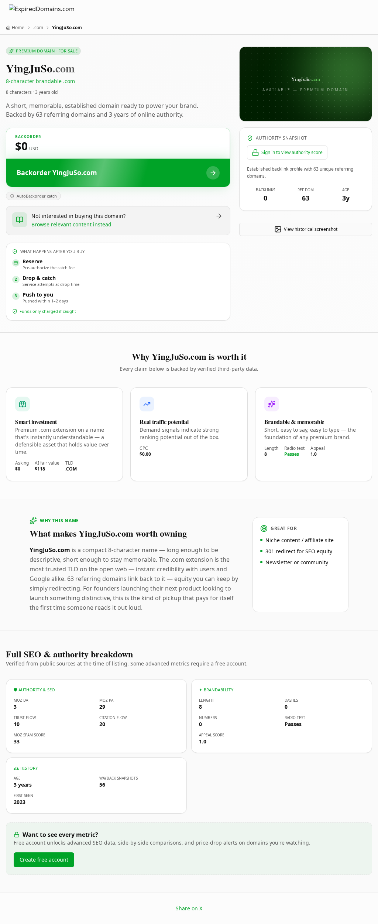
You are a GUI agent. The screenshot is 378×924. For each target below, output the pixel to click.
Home (18, 28)
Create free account (44, 859)
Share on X (189, 908)
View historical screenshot (310, 229)
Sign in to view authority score (292, 152)
